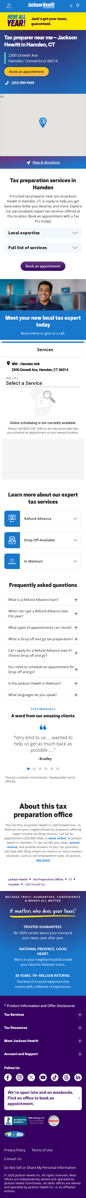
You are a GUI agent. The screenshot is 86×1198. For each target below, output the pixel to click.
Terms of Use (42, 1150)
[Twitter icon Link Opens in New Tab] (31, 1080)
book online (57, 838)
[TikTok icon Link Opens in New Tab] (54, 1080)
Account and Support (21, 1054)
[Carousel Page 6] (57, 768)
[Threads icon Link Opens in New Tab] (66, 1080)
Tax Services (14, 1015)
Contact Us (13, 1158)
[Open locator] (78, 6)
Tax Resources (15, 1028)
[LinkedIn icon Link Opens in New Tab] (78, 1080)
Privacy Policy (14, 1150)
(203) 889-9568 (22, 82)
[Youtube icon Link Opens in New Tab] (43, 1080)
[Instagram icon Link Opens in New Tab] (19, 1080)
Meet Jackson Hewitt (21, 1041)
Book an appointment (26, 71)
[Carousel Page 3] (40, 768)
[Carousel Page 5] (52, 768)
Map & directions (43, 162)
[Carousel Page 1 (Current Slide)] (28, 768)
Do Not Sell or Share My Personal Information (40, 1167)
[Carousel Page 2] (34, 768)
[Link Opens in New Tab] (25, 1121)
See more (43, 860)
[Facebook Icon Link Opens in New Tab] (8, 1080)
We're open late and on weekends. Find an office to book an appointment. (38, 1096)
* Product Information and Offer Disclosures (39, 1005)
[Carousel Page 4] (46, 768)
